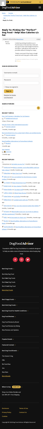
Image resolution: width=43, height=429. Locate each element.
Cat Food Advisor (25, 2)
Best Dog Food (8, 274)
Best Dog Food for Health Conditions (14, 311)
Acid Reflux (17, 197)
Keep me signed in (12, 87)
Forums (10, 13)
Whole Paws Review (20, 193)
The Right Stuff (18, 190)
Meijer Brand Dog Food (19, 183)
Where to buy (11, 387)
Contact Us (23, 412)
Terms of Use (23, 408)
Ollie (3, 360)
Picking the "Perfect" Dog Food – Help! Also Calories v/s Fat (20, 17)
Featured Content (8, 345)
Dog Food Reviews (8, 316)
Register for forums (10, 95)
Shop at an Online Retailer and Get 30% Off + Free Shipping (11, 393)
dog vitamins (6, 150)
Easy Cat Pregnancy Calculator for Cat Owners (16, 116)
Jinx (3, 368)
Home (4, 13)
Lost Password (8, 98)
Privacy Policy (6, 412)
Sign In (8, 91)
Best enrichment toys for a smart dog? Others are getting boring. (21, 133)
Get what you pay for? (18, 164)
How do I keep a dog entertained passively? (15, 125)
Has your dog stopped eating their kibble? (26, 206)
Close (40, 2)
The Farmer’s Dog (7, 356)
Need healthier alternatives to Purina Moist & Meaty (17, 141)
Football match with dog (20, 200)
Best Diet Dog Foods (9, 305)
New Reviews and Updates (10, 330)
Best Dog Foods (7, 269)
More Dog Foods (7, 290)
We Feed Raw (6, 364)
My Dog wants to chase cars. (17, 218)
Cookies (4, 416)
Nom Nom (5, 372)
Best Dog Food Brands (9, 351)
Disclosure (5, 408)
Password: (7, 80)
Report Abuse (20, 39)
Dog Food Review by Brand (10, 322)
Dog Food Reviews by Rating (11, 326)
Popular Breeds (7, 339)
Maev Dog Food (17, 173)
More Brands (6, 376)
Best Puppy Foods (8, 299)
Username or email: (10, 73)
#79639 (38, 39)
